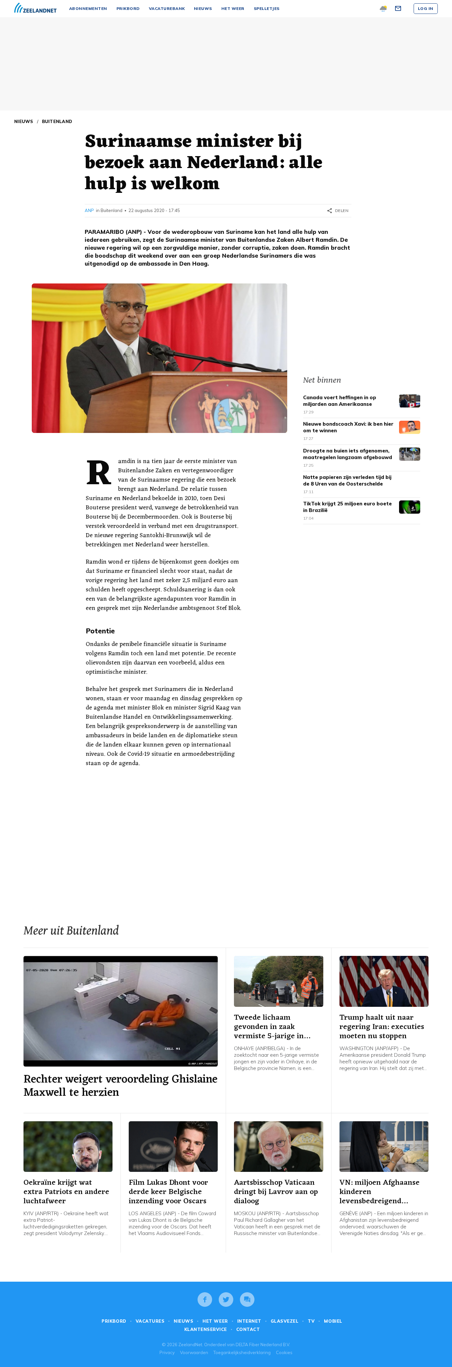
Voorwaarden (194, 1352)
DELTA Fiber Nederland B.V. (263, 1344)
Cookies (284, 1352)
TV (311, 1321)
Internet (249, 1321)
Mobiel (333, 1321)
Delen (337, 211)
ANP (89, 210)
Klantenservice (205, 1329)
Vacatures (150, 1321)
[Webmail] (399, 8)
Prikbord (114, 1321)
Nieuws (23, 121)
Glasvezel (285, 1321)
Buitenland (57, 121)
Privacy (167, 1352)
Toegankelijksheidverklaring (242, 1352)
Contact (248, 1329)
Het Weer (215, 1321)
